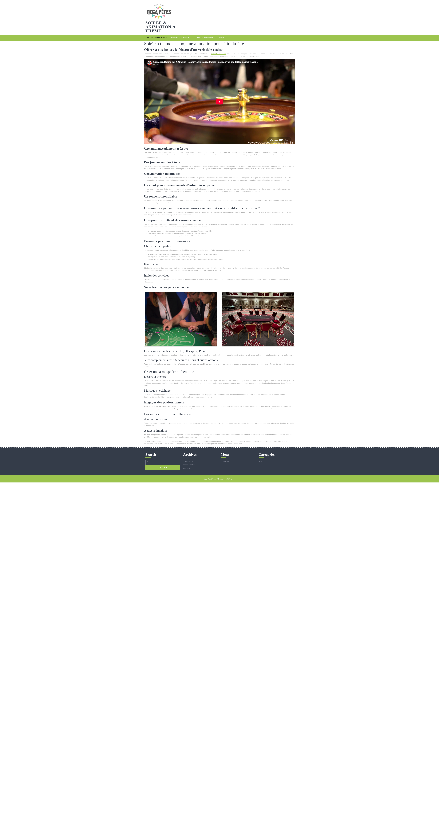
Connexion (225, 461)
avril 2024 (186, 468)
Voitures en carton (180, 38)
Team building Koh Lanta (204, 38)
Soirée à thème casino (157, 38)
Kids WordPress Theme (213, 479)
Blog (221, 38)
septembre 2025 (189, 465)
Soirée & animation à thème (160, 27)
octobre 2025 (188, 461)
